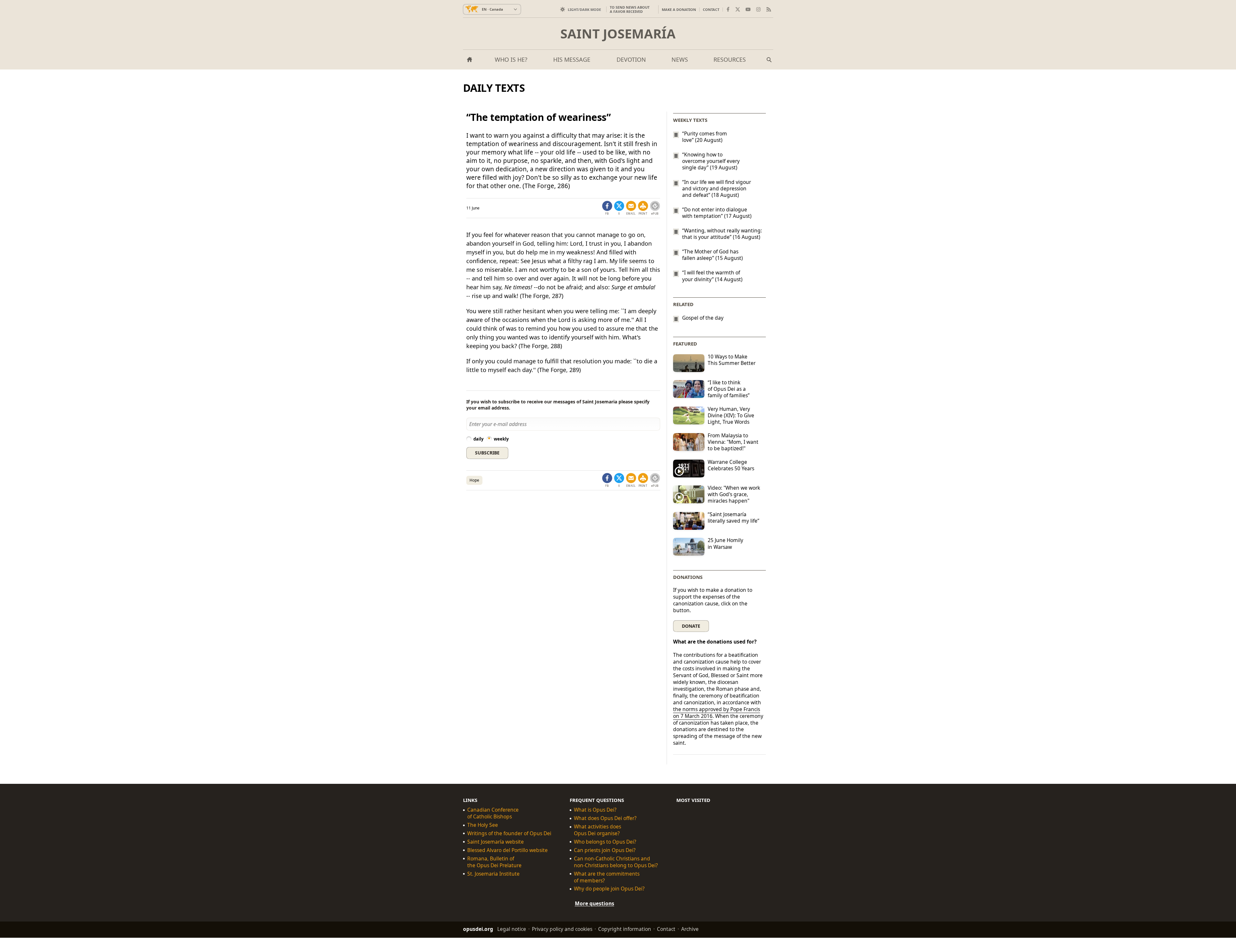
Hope (474, 480)
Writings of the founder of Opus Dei (509, 833)
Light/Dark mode (584, 9)
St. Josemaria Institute (493, 873)
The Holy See (482, 825)
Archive (690, 929)
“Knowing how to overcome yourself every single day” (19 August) (711, 161)
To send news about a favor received (630, 9)
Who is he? (511, 59)
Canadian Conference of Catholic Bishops (493, 813)
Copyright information (624, 929)
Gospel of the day (703, 317)
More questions (594, 903)
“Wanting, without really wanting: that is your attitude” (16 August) (722, 233)
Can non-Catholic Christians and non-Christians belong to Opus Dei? (616, 862)
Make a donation (679, 9)
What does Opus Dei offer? (605, 818)
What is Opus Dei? (595, 810)
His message (571, 59)
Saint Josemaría (618, 33)
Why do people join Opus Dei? (609, 889)
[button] (643, 208)
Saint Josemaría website (495, 841)
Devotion (631, 59)
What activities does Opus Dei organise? (597, 830)
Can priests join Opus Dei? (605, 850)
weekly (501, 439)
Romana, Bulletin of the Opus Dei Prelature (494, 862)
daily (478, 439)
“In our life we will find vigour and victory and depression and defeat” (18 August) (716, 188)
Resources (729, 59)
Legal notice (511, 929)
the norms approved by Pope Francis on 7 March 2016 (716, 712)
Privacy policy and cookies (562, 929)
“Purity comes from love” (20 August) (704, 136)
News (679, 59)
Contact (711, 9)
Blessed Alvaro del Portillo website (507, 850)
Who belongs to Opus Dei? (605, 841)
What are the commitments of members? (606, 877)
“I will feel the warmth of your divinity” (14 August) (712, 276)
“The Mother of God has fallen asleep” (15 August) (712, 254)
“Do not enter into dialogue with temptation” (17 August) (717, 212)
